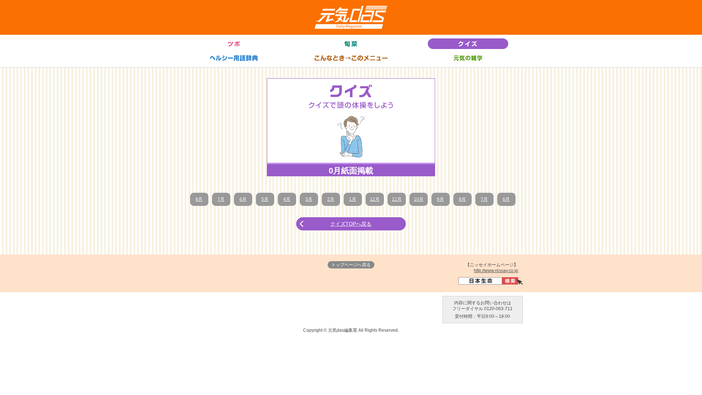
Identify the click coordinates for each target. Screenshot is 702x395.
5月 (264, 199)
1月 (352, 199)
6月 (242, 199)
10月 (418, 199)
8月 (199, 199)
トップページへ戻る (351, 264)
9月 (440, 199)
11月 (396, 199)
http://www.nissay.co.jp (496, 270)
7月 (221, 199)
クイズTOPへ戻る (350, 224)
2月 (330, 199)
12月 (375, 199)
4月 (286, 199)
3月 (308, 199)
